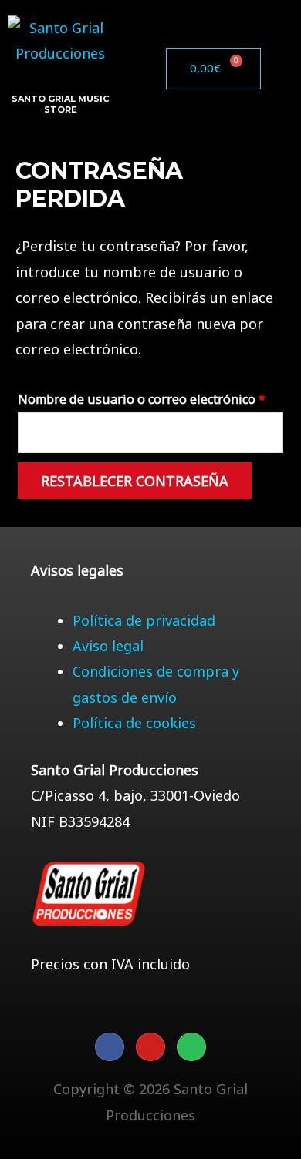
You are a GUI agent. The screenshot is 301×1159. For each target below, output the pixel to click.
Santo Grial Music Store (60, 104)
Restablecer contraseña (134, 481)
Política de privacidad (144, 620)
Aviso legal (108, 646)
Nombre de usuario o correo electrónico (150, 397)
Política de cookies (134, 723)
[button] (153, 68)
